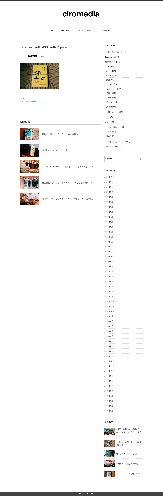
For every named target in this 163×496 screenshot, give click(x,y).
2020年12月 (109, 301)
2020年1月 (108, 356)
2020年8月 (108, 321)
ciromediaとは (106, 30)
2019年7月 (108, 386)
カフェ (107, 117)
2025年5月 (108, 186)
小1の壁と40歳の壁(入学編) (127, 463)
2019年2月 (108, 405)
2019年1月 (108, 410)
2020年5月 (108, 336)
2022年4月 (108, 231)
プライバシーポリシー (113, 146)
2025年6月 (108, 182)
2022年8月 (108, 211)
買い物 (109, 106)
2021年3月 (108, 286)
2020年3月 (108, 346)
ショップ (108, 122)
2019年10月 (109, 371)
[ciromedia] (81, 7)
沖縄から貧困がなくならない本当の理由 (59, 134)
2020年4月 (108, 341)
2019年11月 (109, 366)
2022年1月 (108, 246)
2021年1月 (108, 296)
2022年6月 (108, 221)
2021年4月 (108, 281)
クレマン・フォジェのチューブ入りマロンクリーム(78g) (67, 198)
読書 (108, 79)
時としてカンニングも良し (127, 453)
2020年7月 (108, 326)
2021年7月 (108, 271)
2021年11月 (109, 251)
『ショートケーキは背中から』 (128, 474)
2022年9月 (108, 206)
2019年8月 (108, 381)
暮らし (109, 136)
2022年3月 (108, 236)
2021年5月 (108, 276)
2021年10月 (109, 256)
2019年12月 (109, 361)
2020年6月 (108, 331)
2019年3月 (108, 400)
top (52, 30)
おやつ (109, 71)
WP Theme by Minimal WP (85, 494)
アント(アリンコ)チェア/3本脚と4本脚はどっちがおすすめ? (68, 166)
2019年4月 (108, 395)
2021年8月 (108, 266)
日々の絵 (109, 102)
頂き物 (109, 66)
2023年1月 (108, 201)
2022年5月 (108, 226)
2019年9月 (108, 376)
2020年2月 (108, 351)
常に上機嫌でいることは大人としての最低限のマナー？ (66, 182)
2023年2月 (108, 196)
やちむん (109, 75)
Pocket (41, 55)
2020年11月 (109, 306)
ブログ (109, 97)
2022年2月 (108, 241)
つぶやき (109, 84)
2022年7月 (108, 216)
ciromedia (33, 102)
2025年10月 (109, 177)
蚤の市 (109, 131)
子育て (109, 93)
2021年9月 (108, 261)
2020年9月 (108, 316)
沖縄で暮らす (66, 30)
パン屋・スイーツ (111, 112)
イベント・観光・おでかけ (115, 141)
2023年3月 (108, 191)
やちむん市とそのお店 (113, 52)
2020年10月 (109, 311)
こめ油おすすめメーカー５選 (54, 150)
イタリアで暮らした (86, 30)
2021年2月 (108, 291)
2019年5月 (108, 390)
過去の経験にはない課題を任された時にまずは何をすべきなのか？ (128, 431)
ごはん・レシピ (112, 88)
